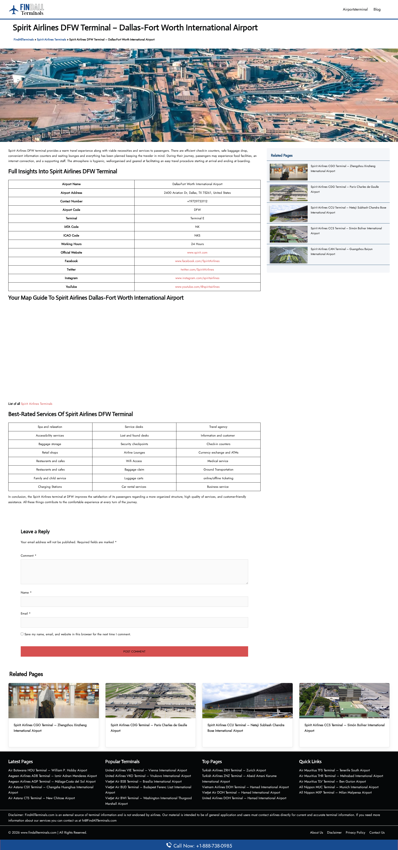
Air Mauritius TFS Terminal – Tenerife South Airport (334, 770)
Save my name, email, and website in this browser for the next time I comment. (77, 634)
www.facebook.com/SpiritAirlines (197, 261)
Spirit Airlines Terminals (51, 39)
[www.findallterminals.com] (26, 9)
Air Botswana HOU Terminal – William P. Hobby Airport (47, 770)
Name (26, 592)
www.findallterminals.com (38, 832)
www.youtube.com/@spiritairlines (197, 286)
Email (26, 613)
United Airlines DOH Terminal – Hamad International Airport (244, 798)
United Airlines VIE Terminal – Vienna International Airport (146, 770)
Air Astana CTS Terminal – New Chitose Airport (41, 798)
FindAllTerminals (24, 39)
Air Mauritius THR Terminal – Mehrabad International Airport (341, 775)
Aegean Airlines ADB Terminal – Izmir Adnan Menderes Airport (52, 775)
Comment (28, 555)
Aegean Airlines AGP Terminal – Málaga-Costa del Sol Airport (52, 781)
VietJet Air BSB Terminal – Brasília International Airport (143, 781)
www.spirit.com (197, 252)
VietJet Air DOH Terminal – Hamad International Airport (241, 792)
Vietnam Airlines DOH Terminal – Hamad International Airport (245, 787)
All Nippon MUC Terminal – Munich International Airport (339, 787)
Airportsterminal (355, 9)
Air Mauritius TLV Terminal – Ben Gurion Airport (332, 781)
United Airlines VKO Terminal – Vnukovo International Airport (148, 775)
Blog (377, 9)
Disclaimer (334, 832)
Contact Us (377, 832)
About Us (316, 832)
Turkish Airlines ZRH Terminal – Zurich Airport (234, 770)
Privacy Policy (355, 832)
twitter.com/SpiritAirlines (197, 269)
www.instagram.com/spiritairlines (197, 278)
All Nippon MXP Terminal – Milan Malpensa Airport (335, 792)
